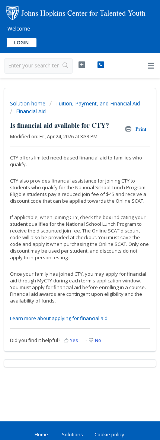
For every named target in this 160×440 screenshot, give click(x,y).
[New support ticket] (81, 65)
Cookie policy (109, 434)
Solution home (28, 103)
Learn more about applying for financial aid (59, 318)
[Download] (66, 216)
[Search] (65, 65)
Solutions (72, 434)
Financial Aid (31, 111)
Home (41, 434)
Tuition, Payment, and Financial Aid (97, 103)
